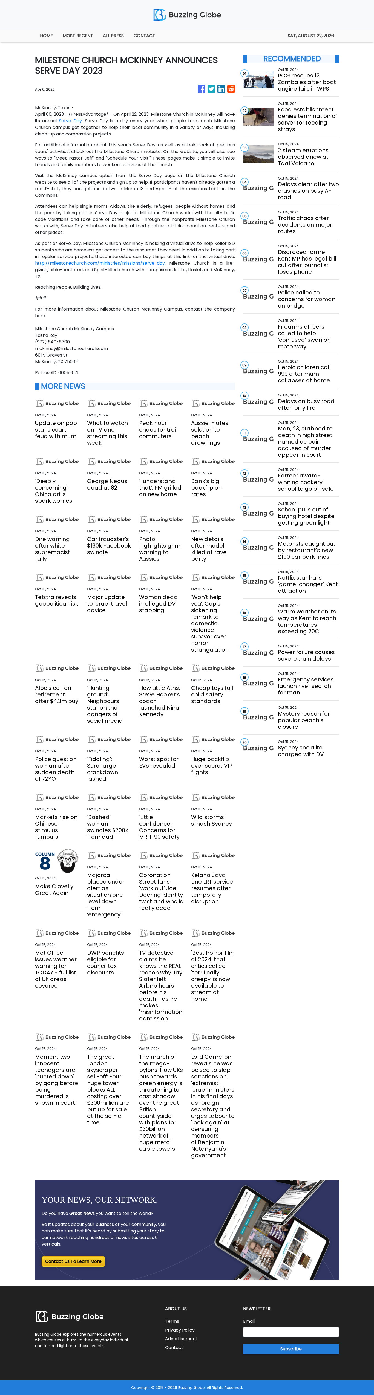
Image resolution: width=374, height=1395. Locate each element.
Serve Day (70, 121)
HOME (46, 36)
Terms (172, 1321)
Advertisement (181, 1339)
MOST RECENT (78, 36)
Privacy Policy (180, 1330)
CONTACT (144, 36)
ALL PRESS (113, 36)
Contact (174, 1347)
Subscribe (291, 1349)
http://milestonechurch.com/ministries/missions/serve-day (100, 263)
